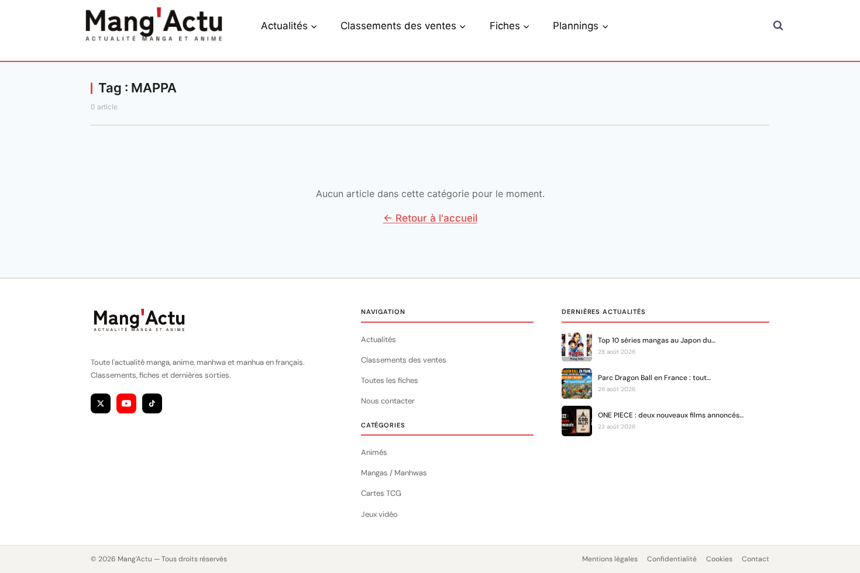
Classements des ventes (403, 360)
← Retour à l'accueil (430, 218)
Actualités (378, 339)
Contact (755, 559)
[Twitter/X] (101, 403)
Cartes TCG (381, 493)
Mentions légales (610, 559)
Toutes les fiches (389, 380)
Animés (374, 452)
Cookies (719, 559)
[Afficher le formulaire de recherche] (778, 25)
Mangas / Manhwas (394, 473)
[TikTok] (152, 403)
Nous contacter (388, 401)
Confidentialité (672, 559)
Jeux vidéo (379, 514)
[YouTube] (126, 403)
